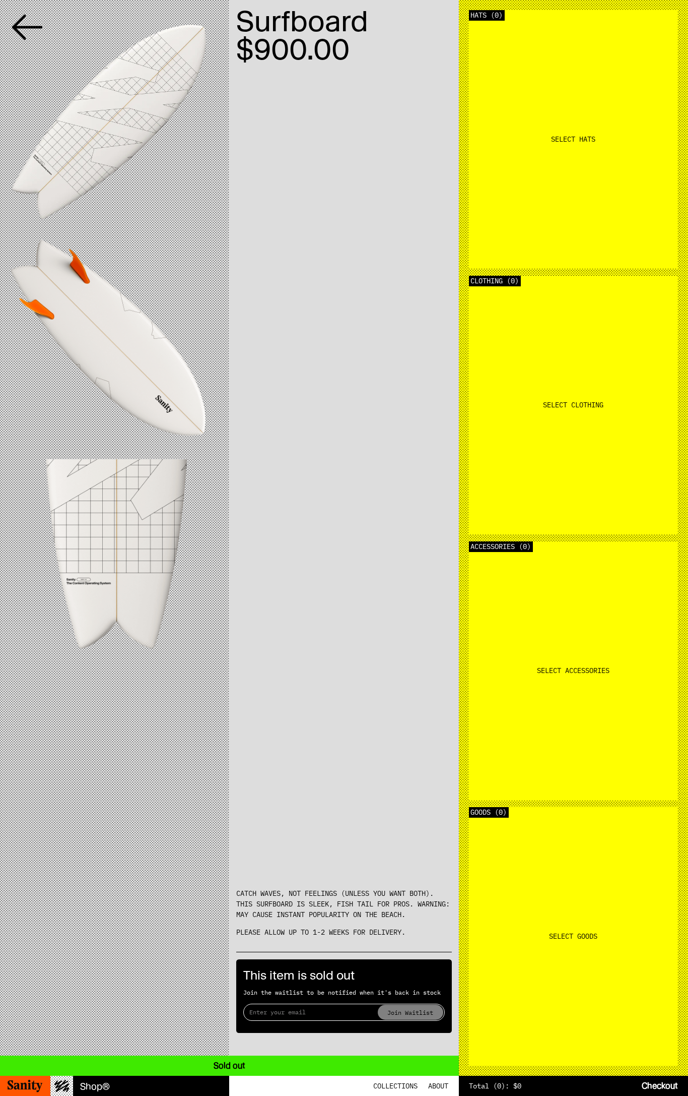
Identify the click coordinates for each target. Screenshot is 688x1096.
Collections (395, 1085)
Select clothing (573, 404)
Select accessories (573, 670)
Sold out (229, 1065)
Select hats (573, 139)
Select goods (573, 936)
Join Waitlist (410, 1012)
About (438, 1085)
